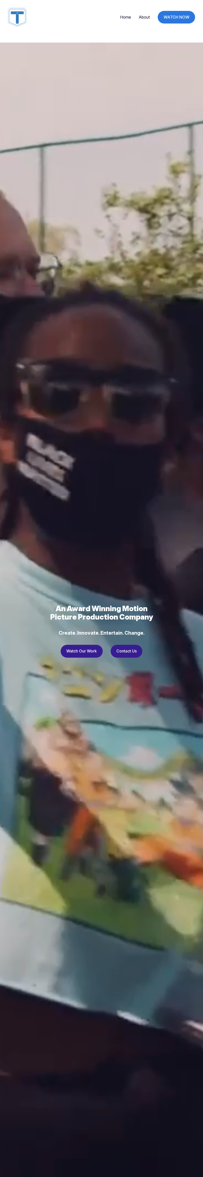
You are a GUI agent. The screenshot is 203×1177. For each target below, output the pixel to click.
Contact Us (126, 651)
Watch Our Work (81, 651)
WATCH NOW (176, 17)
